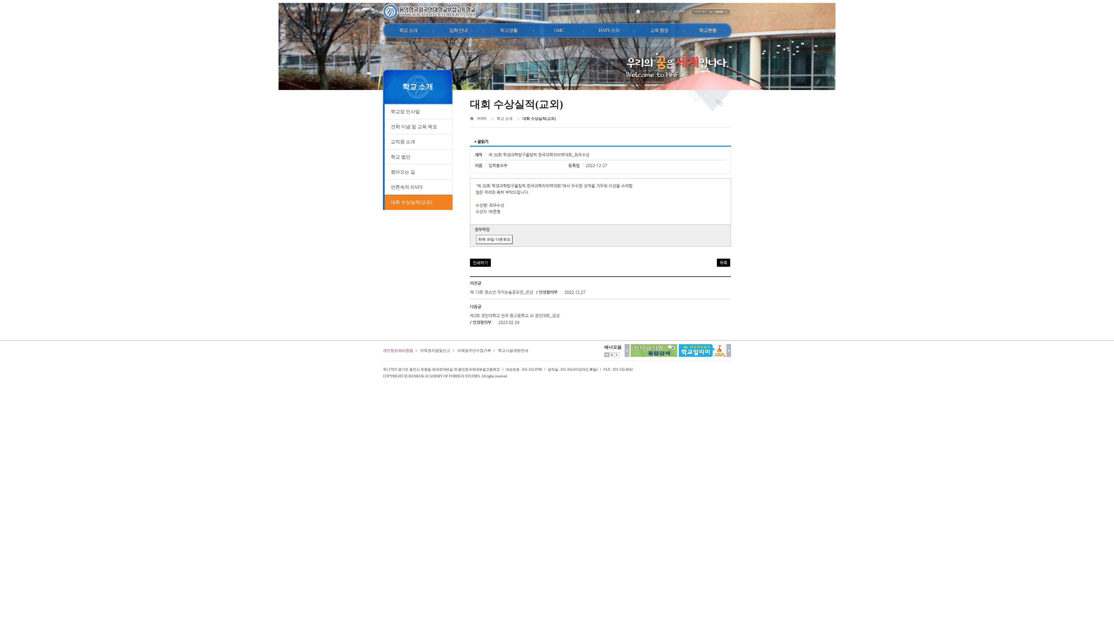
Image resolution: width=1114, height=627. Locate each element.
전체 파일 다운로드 (494, 239)
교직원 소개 (403, 141)
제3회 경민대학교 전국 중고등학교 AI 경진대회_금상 (515, 315)
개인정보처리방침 (398, 350)
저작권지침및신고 (435, 350)
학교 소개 (505, 118)
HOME (639, 11)
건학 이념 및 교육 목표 (414, 126)
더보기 (607, 354)
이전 (627, 350)
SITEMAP (680, 11)
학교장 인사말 (405, 111)
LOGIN (650, 11)
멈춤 (611, 354)
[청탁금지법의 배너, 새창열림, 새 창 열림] (654, 350)
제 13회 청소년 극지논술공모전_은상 (501, 292)
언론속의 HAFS (407, 187)
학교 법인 (400, 156)
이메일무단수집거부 (474, 350)
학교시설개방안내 (513, 350)
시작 (616, 354)
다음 (728, 350)
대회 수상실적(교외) (411, 202)
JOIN (664, 11)
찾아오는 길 (403, 172)
